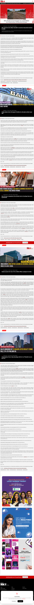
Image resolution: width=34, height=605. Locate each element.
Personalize (14, 601)
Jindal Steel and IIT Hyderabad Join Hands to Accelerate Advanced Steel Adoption (15, 165)
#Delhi (11, 82)
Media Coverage (3, 588)
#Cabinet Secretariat (15, 82)
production (23, 228)
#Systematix (9, 239)
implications (13, 147)
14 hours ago (10, 270)
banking (15, 138)
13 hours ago (10, 194)
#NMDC (22, 239)
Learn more (23, 598)
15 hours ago (10, 355)
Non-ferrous (18, 223)
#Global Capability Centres (4, 327)
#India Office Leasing (26, 327)
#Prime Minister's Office (14, 81)
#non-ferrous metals (13, 239)
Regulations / (5, 110)
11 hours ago (9, 110)
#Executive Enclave (8, 81)
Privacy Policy (24, 588)
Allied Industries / (5, 194)
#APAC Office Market (20, 327)
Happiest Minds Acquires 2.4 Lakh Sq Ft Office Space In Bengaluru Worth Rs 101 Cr (15, 79)
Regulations (3, 118)
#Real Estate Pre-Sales (3, 469)
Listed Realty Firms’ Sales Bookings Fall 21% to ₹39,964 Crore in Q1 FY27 (14, 3)
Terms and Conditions (4, 589)
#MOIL (6, 239)
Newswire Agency (14, 110)
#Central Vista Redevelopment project (5, 82)
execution (26, 231)
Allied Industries (3, 202)
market (9, 318)
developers (17, 368)
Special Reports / (5, 270)
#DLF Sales (8, 469)
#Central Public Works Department (22, 81)
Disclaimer (13, 589)
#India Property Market (19, 469)
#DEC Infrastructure (3, 81)
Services (22, 125)
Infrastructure (3, 363)
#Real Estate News (25, 469)
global (26, 299)
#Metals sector (2, 239)
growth (13, 385)
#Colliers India (9, 327)
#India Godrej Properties (13, 469)
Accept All (20, 601)
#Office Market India (14, 327)
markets (25, 282)
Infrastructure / (5, 355)
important (25, 456)
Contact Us (13, 588)
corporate (10, 159)
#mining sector (18, 239)
